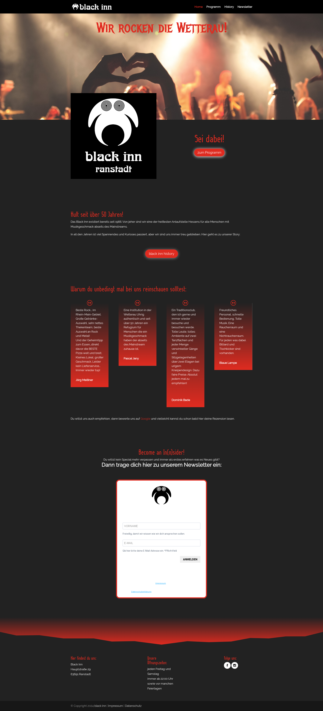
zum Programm (209, 152)
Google (145, 418)
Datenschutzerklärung (141, 592)
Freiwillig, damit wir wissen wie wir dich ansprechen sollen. (154, 533)
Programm (213, 7)
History (229, 7)
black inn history (161, 254)
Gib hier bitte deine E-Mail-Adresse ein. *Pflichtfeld (150, 550)
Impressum (160, 583)
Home (198, 7)
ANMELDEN (190, 559)
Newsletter (245, 7)
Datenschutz (133, 705)
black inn (100, 705)
